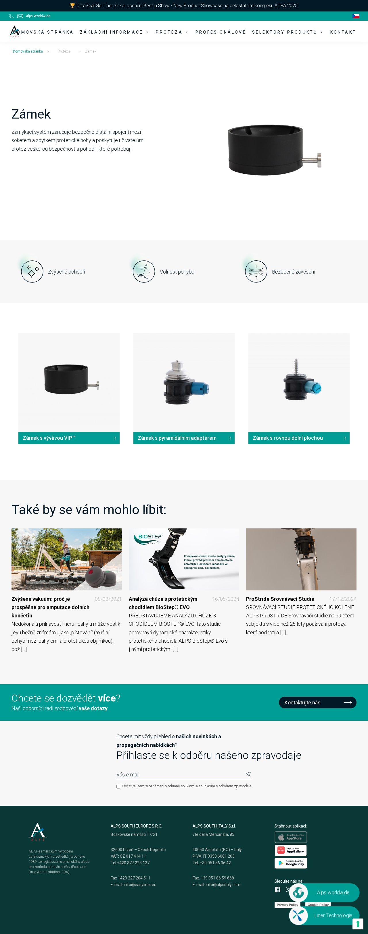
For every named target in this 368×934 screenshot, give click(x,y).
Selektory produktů (285, 32)
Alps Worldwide (38, 16)
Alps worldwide (333, 892)
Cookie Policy (318, 905)
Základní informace (111, 32)
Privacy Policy (287, 905)
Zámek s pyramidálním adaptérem (177, 438)
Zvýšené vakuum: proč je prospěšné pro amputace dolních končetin (67, 607)
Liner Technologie (333, 915)
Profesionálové (220, 32)
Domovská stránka (43, 32)
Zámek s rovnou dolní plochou (288, 438)
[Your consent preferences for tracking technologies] (357, 924)
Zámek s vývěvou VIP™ (49, 438)
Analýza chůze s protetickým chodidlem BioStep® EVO (184, 603)
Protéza (169, 32)
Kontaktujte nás (303, 702)
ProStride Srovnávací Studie (301, 599)
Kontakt (343, 32)
